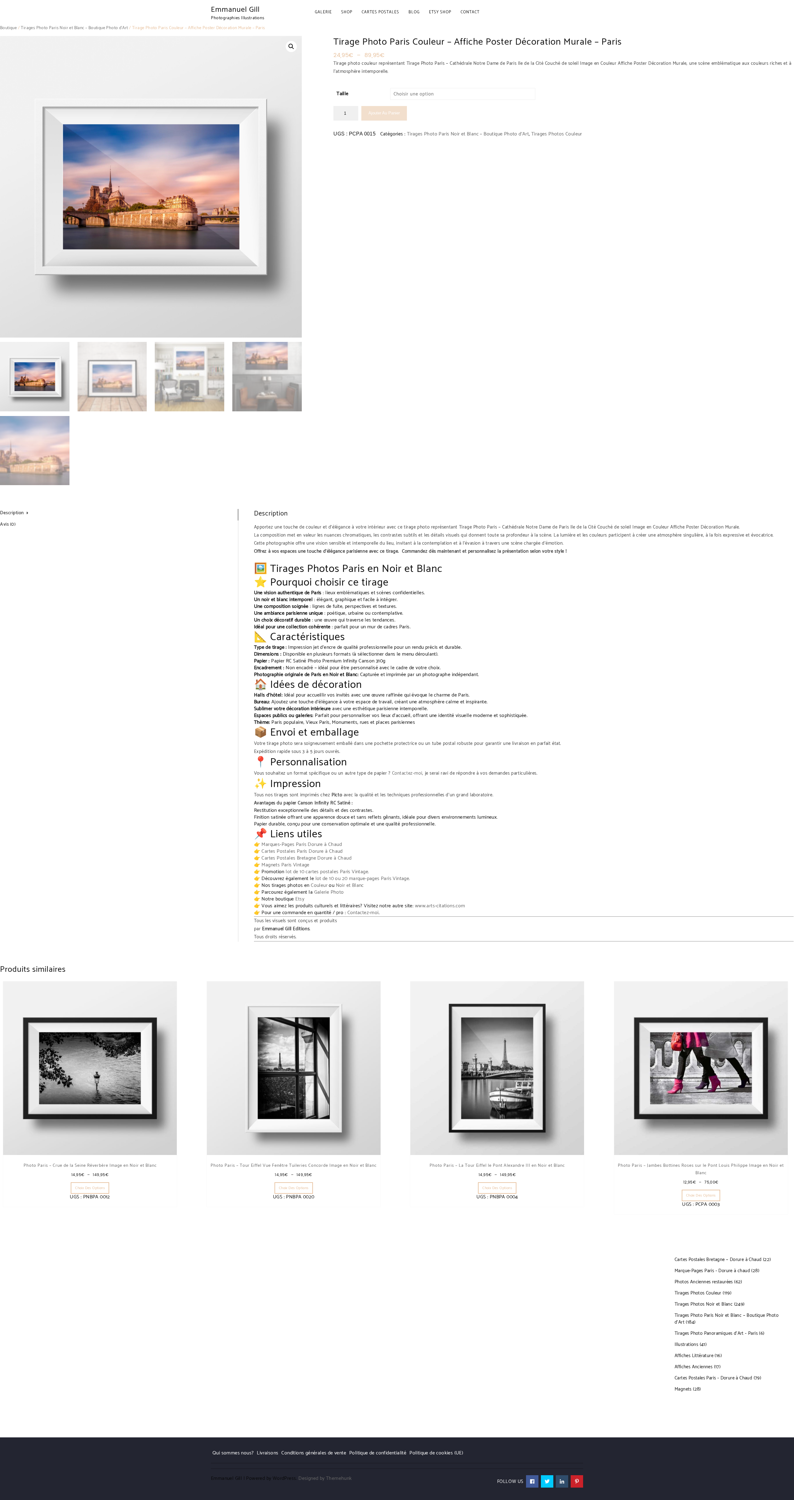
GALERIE (323, 12)
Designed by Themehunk (325, 1478)
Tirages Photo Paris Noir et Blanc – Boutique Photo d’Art (74, 28)
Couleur (319, 885)
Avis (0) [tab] (8, 524)
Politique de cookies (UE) (436, 1453)
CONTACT (470, 12)
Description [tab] (12, 513)
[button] (291, 46)
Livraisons (267, 1453)
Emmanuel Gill (235, 10)
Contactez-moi (407, 773)
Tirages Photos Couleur (556, 134)
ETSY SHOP (440, 12)
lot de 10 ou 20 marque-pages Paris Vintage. (362, 878)
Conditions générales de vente (313, 1453)
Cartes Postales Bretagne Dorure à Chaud (306, 858)
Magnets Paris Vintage (285, 865)
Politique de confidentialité (377, 1453)
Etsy (299, 899)
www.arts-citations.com (440, 906)
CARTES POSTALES (380, 12)
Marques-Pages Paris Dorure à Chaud (301, 844)
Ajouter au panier (384, 113)
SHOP (346, 12)
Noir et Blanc (350, 885)
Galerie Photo (329, 892)
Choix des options (90, 1188)
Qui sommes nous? (233, 1453)
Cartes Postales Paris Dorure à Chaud (301, 851)
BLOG (414, 12)
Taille (342, 94)
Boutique (8, 28)
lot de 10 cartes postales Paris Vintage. (327, 872)
